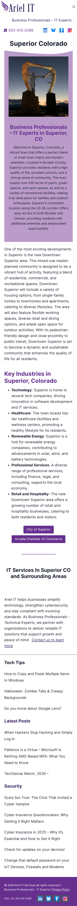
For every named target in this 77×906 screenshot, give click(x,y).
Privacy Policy (61, 889)
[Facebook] (61, 30)
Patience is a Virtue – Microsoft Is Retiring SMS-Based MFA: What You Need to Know (34, 756)
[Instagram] (69, 30)
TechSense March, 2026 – (26, 773)
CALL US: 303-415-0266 (17, 898)
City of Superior (38, 529)
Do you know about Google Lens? (32, 708)
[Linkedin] (45, 30)
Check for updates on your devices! (34, 849)
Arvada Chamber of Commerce (38, 539)
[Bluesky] (53, 30)
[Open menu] (73, 7)
